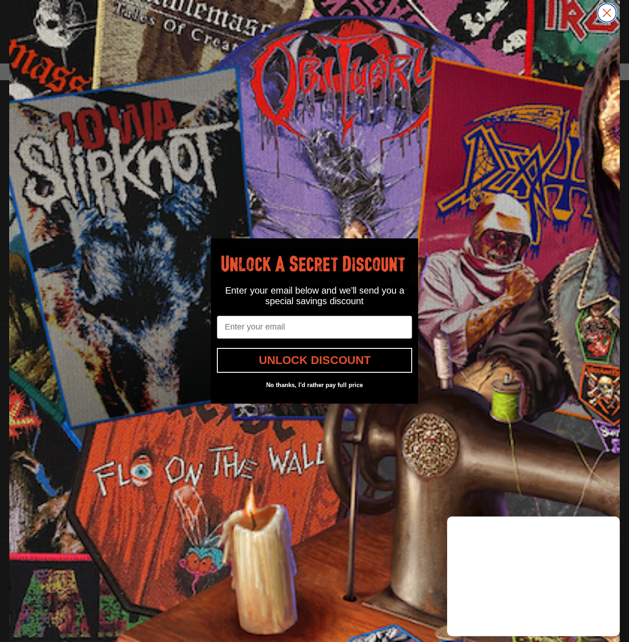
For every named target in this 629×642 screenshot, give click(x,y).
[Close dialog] (607, 13)
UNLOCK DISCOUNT (315, 359)
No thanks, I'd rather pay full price (314, 385)
